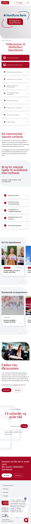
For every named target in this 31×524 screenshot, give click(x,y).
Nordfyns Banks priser (12, 100)
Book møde (6, 390)
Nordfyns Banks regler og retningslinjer (13, 93)
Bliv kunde (7, 475)
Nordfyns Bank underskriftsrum (14, 72)
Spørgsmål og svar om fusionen (14, 79)
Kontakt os (18, 475)
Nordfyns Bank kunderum (13, 115)
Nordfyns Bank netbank (13, 57)
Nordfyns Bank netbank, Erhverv (15, 65)
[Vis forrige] (20, 280)
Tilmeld (24, 426)
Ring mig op (18, 390)
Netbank (20, 2)
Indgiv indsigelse (11, 122)
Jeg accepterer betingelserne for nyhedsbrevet (13, 433)
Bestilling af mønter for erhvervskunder (12, 86)
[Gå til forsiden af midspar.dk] (5, 3)
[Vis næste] (26, 280)
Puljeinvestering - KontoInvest (14, 107)
